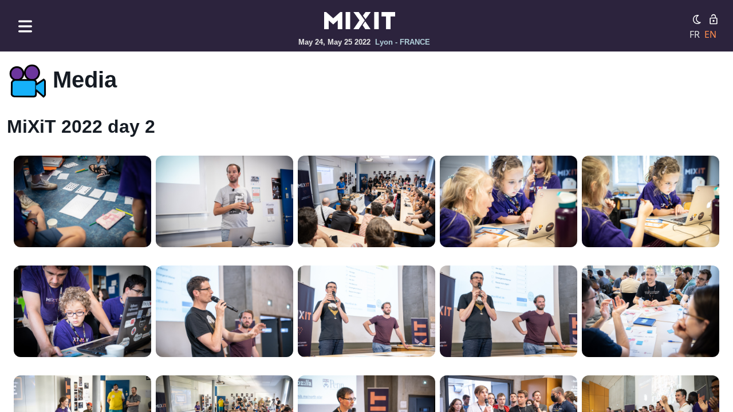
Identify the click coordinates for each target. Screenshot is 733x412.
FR (694, 34)
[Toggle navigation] (25, 26)
